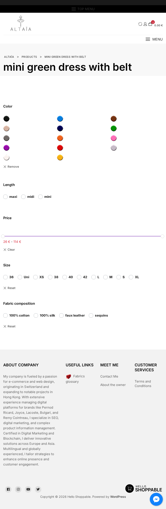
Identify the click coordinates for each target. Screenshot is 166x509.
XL (137, 277)
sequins (101, 315)
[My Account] (145, 24)
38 (56, 277)
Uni (26, 277)
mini (47, 197)
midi (30, 197)
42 (85, 277)
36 (11, 277)
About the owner (113, 385)
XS (41, 277)
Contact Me (109, 376)
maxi (13, 197)
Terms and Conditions (143, 383)
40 (71, 277)
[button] (154, 39)
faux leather (75, 315)
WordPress (118, 496)
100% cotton (19, 315)
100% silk (47, 315)
